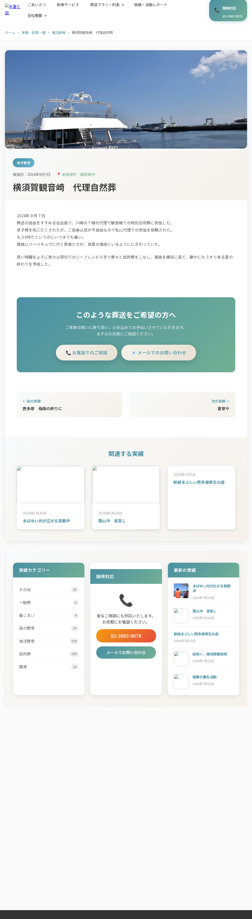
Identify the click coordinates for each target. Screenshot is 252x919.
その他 (48, 589)
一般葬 (48, 602)
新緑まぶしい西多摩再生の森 (199, 482)
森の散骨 (48, 628)
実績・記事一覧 (33, 32)
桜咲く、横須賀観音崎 (209, 653)
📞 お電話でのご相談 (87, 352)
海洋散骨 (58, 32)
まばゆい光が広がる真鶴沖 (46, 521)
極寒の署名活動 (204, 676)
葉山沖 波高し (112, 521)
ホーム (10, 32)
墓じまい (48, 615)
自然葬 (48, 654)
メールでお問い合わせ (126, 652)
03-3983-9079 (126, 635)
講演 (48, 667)
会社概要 (34, 15)
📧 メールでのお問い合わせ (158, 352)
